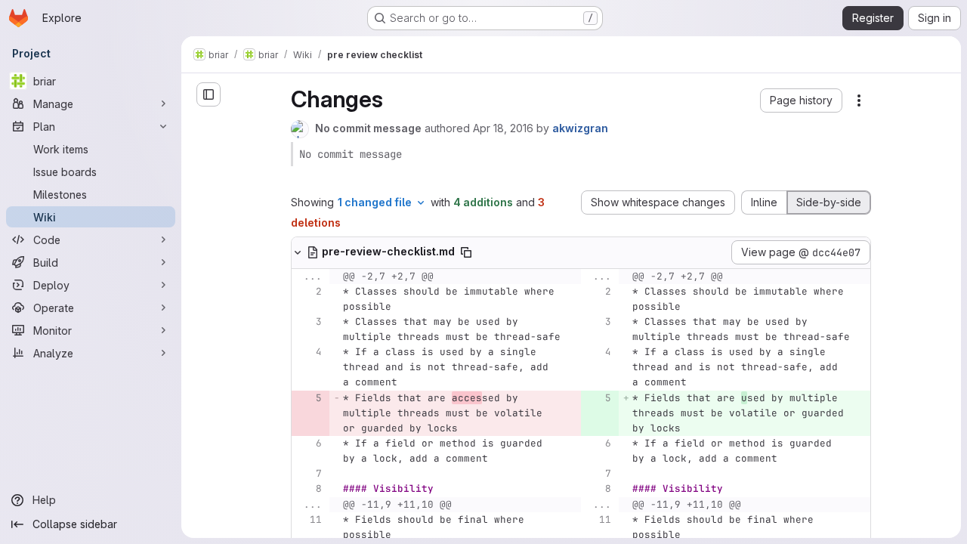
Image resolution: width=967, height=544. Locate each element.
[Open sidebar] (208, 94)
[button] (801, 100)
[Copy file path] (466, 252)
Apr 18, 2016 (503, 128)
